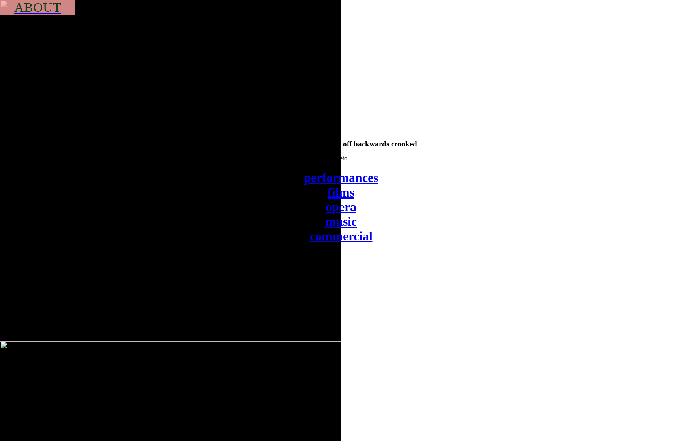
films (341, 192)
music (341, 221)
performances (341, 178)
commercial (341, 236)
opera (341, 207)
